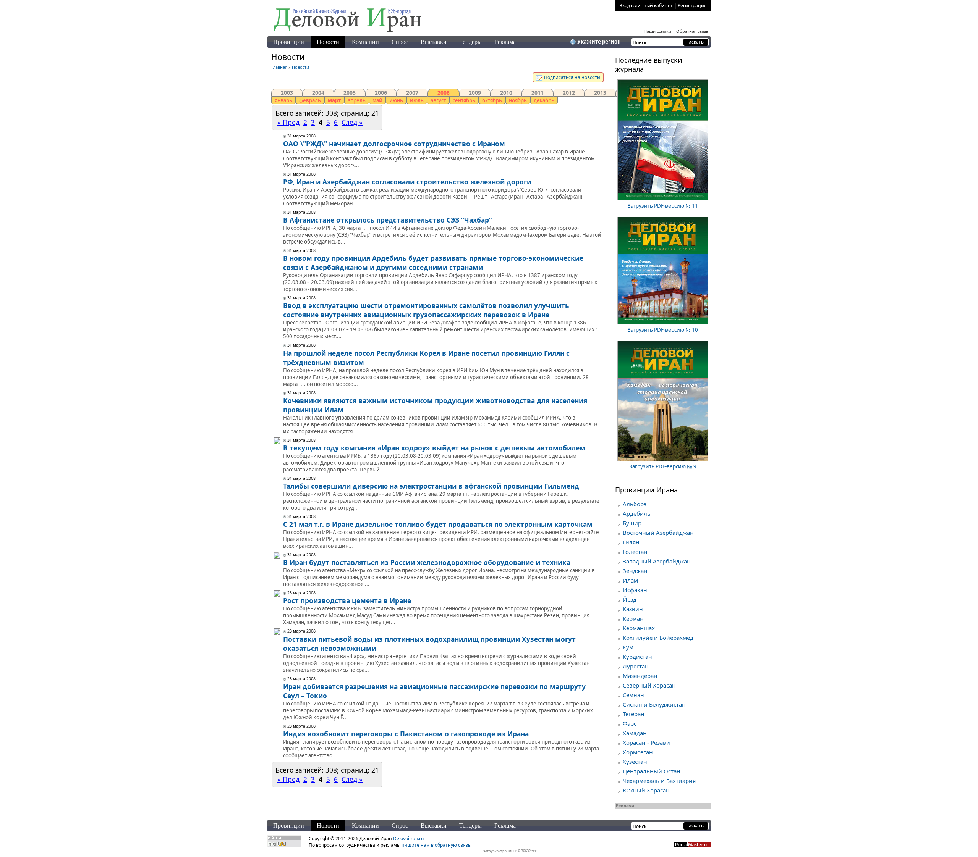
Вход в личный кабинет (646, 5)
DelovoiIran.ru (408, 838)
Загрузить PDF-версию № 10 (663, 329)
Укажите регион (599, 41)
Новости (328, 42)
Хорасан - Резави (646, 742)
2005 (349, 92)
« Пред (288, 122)
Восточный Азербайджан (658, 532)
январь (283, 100)
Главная (279, 67)
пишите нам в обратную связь (436, 845)
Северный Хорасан (649, 685)
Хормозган (638, 752)
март (334, 100)
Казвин (633, 609)
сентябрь (464, 100)
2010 (506, 92)
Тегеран (633, 714)
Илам (630, 580)
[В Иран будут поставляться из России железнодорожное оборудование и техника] (277, 557)
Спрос (400, 42)
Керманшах (639, 628)
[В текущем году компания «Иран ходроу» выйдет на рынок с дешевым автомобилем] (277, 442)
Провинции (288, 42)
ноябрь (518, 100)
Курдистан (637, 656)
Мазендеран (640, 675)
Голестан (635, 551)
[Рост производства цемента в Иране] (277, 595)
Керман (633, 618)
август (438, 100)
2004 (318, 92)
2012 (569, 92)
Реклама (505, 42)
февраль (310, 100)
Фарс (629, 723)
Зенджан (635, 571)
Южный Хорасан (646, 790)
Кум (628, 647)
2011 (537, 92)
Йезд (629, 599)
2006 (381, 92)
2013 (600, 92)
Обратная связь (692, 31)
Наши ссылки (657, 31)
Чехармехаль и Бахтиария (659, 780)
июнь (396, 100)
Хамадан (635, 733)
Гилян (631, 542)
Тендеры (470, 42)
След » (352, 122)
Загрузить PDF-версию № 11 (663, 205)
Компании (365, 42)
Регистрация (692, 5)
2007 (412, 92)
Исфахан (635, 590)
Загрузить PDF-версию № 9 (662, 466)
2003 (287, 92)
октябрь (492, 100)
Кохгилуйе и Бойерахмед (658, 637)
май (377, 100)
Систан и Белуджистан (654, 704)
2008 (443, 92)
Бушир (632, 523)
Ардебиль (637, 513)
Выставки (434, 42)
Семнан (633, 695)
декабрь (544, 100)
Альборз (634, 504)
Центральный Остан (651, 771)
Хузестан (635, 761)
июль (417, 100)
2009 (475, 92)
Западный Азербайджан (657, 561)
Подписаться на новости (571, 77)
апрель (357, 100)
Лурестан (636, 666)
